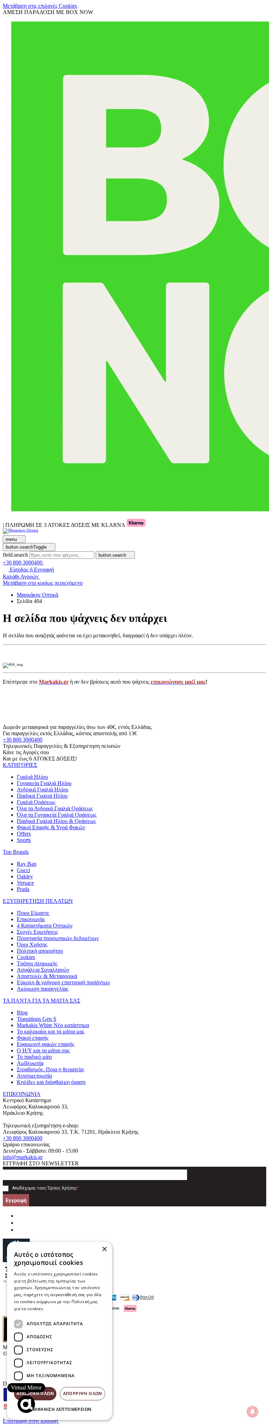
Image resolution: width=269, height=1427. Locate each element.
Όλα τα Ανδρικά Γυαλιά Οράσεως (55, 808)
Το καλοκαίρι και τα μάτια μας (50, 1031)
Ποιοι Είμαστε (33, 913)
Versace (25, 883)
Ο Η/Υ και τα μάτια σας (43, 1050)
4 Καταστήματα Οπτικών (45, 926)
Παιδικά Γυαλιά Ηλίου (42, 796)
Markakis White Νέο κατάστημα (53, 1025)
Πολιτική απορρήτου (40, 951)
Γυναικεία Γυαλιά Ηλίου (44, 783)
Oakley (25, 876)
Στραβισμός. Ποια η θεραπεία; (50, 1069)
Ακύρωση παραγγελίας (42, 989)
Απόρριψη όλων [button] (82, 1393)
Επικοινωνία (30, 919)
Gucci (23, 870)
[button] (20, 765)
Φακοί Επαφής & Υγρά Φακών (51, 827)
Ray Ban (26, 864)
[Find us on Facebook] (19, 1216)
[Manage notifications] (252, 1411)
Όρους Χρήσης (62, 1188)
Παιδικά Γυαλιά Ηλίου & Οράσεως (56, 821)
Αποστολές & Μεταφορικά (47, 976)
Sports (24, 840)
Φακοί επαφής (32, 1038)
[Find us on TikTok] (19, 1230)
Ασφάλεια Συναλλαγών (43, 970)
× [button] (104, 1249)
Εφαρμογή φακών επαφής (45, 1044)
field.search (15, 555)
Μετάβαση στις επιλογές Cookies (40, 6)
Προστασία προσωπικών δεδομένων (58, 938)
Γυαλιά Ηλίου (32, 777)
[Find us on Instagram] (19, 1223)
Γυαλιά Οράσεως (36, 802)
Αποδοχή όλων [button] (35, 1393)
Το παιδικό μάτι (34, 1057)
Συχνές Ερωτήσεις (37, 932)
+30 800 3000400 (22, 740)
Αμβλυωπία (30, 1063)
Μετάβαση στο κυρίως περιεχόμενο (43, 583)
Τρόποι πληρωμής (37, 963)
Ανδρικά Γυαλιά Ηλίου (42, 789)
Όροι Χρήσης (32, 944)
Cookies (26, 957)
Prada (23, 889)
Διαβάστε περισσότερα (68, 1309)
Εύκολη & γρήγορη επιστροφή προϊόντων (63, 982)
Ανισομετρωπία (34, 1076)
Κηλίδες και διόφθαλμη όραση (51, 1082)
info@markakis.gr (23, 1157)
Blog (22, 1013)
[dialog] (59, 1331)
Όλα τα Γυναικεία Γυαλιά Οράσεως (56, 815)
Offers (24, 834)
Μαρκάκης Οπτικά (37, 595)
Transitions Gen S (36, 1019)
